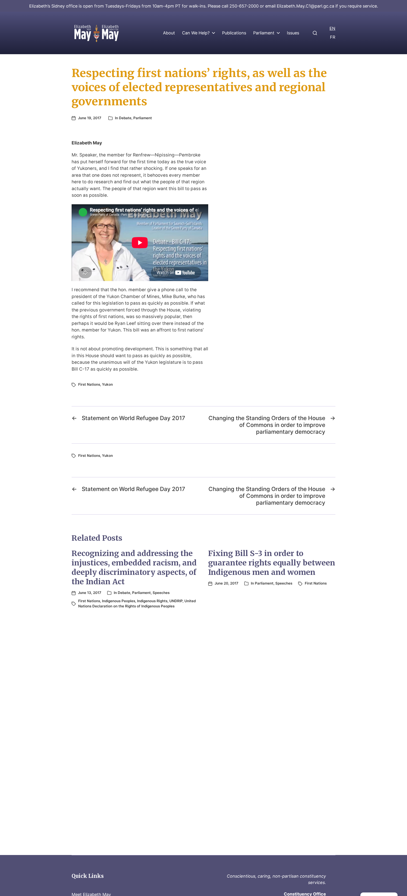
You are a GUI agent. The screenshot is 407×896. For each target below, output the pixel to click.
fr (332, 37)
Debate (125, 118)
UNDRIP (176, 601)
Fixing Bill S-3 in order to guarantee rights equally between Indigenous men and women (271, 563)
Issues (293, 33)
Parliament (263, 33)
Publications (234, 33)
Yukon (107, 384)
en (332, 28)
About (169, 33)
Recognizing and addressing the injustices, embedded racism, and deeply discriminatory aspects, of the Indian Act (134, 567)
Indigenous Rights (152, 601)
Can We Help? (196, 33)
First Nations (89, 384)
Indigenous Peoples (118, 601)
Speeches (161, 592)
